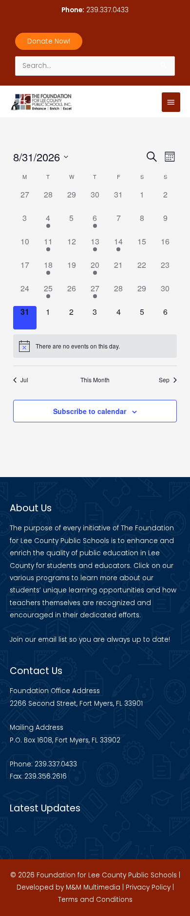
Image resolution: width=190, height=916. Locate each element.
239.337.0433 (107, 10)
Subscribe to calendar (89, 411)
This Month (95, 380)
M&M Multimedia (93, 887)
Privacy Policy (148, 887)
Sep (164, 380)
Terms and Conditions (95, 899)
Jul (24, 380)
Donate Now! (48, 41)
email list (52, 639)
